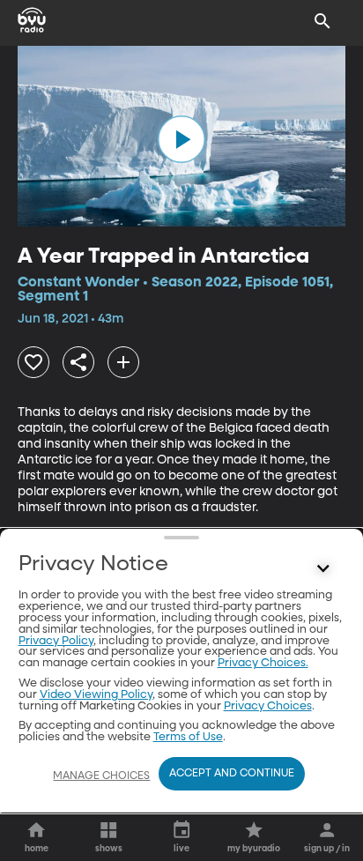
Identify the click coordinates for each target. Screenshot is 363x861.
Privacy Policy (56, 641)
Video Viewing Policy (96, 695)
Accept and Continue (231, 773)
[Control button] (322, 568)
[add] (123, 362)
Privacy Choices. (263, 663)
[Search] (322, 21)
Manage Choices (101, 776)
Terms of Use (188, 737)
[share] (78, 362)
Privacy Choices (268, 706)
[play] (181, 139)
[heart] (33, 362)
